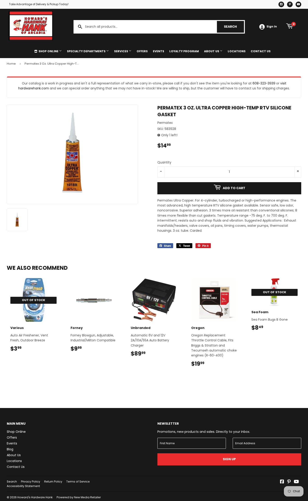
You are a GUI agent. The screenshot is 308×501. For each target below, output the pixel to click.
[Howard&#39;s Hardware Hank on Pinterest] (289, 482)
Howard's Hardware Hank (35, 497)
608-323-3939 (264, 83)
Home (11, 63)
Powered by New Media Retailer (79, 497)
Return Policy (53, 481)
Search (234, 26)
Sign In (272, 26)
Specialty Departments (86, 51)
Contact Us (261, 51)
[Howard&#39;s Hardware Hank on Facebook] (282, 482)
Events (158, 51)
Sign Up (229, 459)
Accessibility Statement (23, 486)
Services (121, 51)
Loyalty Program (184, 51)
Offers (142, 51)
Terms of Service (78, 481)
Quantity (164, 162)
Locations (237, 51)
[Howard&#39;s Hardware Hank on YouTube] (296, 482)
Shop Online (48, 51)
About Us (212, 51)
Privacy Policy (30, 481)
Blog (10, 449)
